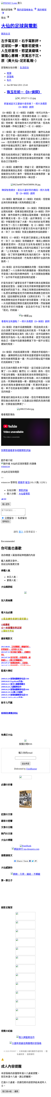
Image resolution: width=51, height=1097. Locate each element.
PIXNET (13, 1051)
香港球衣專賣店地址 (9, 712)
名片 (9, 80)
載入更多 (6, 504)
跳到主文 (5, 34)
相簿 (9, 73)
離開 (16, 1091)
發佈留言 (6, 521)
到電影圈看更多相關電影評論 (16, 450)
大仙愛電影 (24, 494)
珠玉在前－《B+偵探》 (24, 92)
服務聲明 (30, 1054)
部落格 (10, 76)
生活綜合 (24, 67)
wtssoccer (5, 466)
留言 (27, 482)
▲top (3, 498)
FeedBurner (31, 769)
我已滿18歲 (7, 1091)
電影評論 (23, 490)
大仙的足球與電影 (19, 25)
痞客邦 (21, 482)
